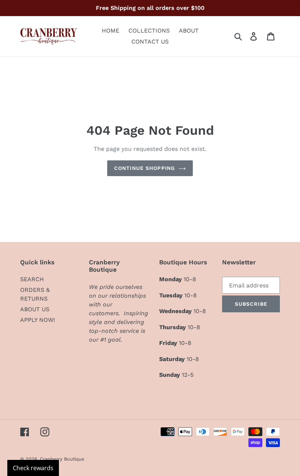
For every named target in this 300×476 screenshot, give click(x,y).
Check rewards (33, 468)
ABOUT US (34, 309)
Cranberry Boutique (62, 459)
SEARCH (32, 279)
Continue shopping (144, 168)
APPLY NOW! (37, 319)
